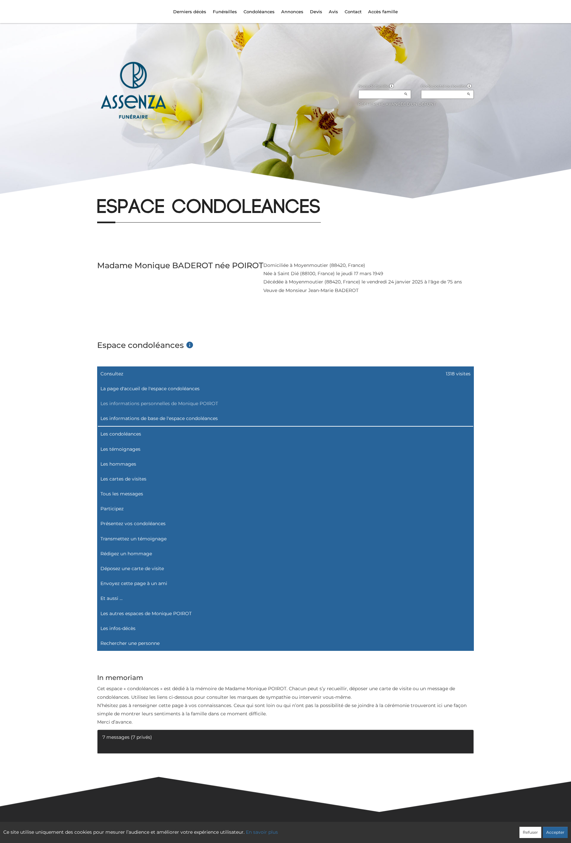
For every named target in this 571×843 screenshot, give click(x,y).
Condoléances (259, 11)
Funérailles (225, 11)
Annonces (292, 11)
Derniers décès (189, 11)
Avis (333, 11)
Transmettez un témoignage (133, 539)
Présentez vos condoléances (133, 524)
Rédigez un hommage (126, 554)
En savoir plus (262, 832)
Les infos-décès (117, 628)
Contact (353, 11)
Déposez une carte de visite (132, 568)
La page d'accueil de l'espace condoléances (150, 389)
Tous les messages (121, 494)
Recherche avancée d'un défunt (397, 104)
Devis (316, 11)
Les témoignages (120, 449)
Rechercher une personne (130, 643)
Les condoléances (120, 434)
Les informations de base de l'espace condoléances (159, 418)
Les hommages (118, 464)
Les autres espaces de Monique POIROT (146, 613)
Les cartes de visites (123, 479)
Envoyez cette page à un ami (133, 583)
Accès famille (383, 11)
